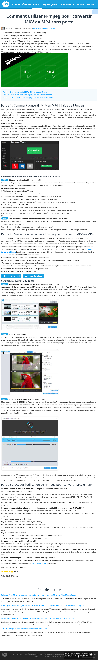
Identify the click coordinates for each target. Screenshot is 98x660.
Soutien (90, 4)
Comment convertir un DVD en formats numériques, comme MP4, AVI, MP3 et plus (38, 618)
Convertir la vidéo (49, 28)
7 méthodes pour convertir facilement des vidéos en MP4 (26, 628)
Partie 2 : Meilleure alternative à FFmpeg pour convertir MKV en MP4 (28, 95)
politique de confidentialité (60, 654)
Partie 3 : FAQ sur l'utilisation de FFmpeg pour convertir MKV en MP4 (28, 97)
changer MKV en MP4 (40, 563)
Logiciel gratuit (50, 4)
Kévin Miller (37, 28)
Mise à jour (38, 654)
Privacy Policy (85, 655)
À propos (47, 654)
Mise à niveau (67, 4)
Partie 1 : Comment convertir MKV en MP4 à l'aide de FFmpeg (25, 92)
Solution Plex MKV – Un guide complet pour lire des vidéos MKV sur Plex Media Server (39, 595)
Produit (80, 4)
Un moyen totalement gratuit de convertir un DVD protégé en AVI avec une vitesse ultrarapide (42, 605)
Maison (36, 4)
